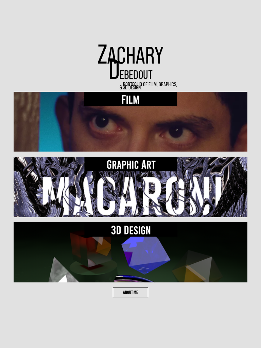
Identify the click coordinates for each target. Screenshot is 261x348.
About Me (130, 292)
